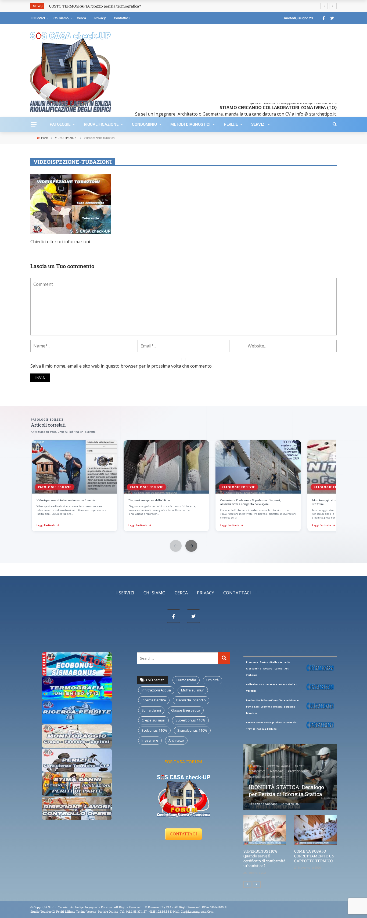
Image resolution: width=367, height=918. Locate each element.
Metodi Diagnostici (190, 124)
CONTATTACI (183, 834)
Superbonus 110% (190, 720)
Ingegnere (150, 740)
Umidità (212, 680)
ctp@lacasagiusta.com (197, 911)
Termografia (186, 680)
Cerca (81, 18)
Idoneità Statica (279, 766)
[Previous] (247, 884)
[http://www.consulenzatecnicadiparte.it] (144, 907)
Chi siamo (61, 18)
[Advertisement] (227, 64)
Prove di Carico (299, 771)
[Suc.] (257, 884)
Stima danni (151, 710)
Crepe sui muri (153, 720)
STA (168, 907)
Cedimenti (256, 766)
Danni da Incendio (191, 700)
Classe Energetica (185, 710)
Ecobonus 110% (154, 730)
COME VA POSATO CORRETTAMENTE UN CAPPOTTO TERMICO (314, 856)
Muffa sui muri (192, 690)
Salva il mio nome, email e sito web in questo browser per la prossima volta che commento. (121, 366)
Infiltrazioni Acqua (156, 690)
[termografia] (77, 664)
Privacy (100, 18)
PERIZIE (231, 124)
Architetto (176, 740)
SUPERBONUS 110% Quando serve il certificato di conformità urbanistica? (264, 858)
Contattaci (121, 18)
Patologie (60, 124)
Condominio (144, 124)
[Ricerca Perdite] (77, 712)
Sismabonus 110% (192, 730)
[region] (183, 486)
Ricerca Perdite (154, 700)
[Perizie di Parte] (77, 759)
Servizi (258, 124)
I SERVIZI (38, 18)
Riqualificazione (101, 124)
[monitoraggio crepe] (77, 736)
